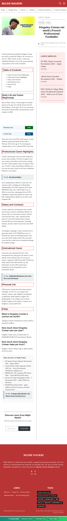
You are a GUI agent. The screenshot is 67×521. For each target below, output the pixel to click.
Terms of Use (47, 511)
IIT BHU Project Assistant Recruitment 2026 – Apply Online (51, 63)
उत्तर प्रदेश (40, 499)
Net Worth (41, 22)
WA (35, 474)
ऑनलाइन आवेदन (49, 499)
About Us (60, 511)
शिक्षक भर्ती (47, 503)
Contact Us (15, 492)
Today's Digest (53, 519)
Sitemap (61, 512)
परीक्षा (57, 499)
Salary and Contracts (14, 79)
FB (32, 474)
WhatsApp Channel (27, 519)
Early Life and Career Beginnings (18, 75)
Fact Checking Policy (22, 495)
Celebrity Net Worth (43, 495)
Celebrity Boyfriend (44, 10)
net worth (5, 238)
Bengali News (13, 10)
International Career (14, 82)
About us (7, 492)
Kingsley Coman (45, 43)
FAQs (9, 87)
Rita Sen (48, 17)
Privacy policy (25, 492)
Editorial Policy (9, 495)
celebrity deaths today (44, 492)
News (48, 22)
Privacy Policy (39, 511)
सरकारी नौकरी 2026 (57, 503)
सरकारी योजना (41, 506)
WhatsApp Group (41, 519)
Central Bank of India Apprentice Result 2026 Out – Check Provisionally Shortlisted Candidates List (18, 368)
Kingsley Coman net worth (56, 43)
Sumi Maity (44, 69)
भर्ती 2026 (40, 503)
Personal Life (12, 84)
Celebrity (32, 10)
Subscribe (24, 428)
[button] (60, 3)
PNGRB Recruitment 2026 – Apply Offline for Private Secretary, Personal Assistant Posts (17, 387)
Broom (23, 10)
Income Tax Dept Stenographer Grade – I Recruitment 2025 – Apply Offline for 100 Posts (18, 380)
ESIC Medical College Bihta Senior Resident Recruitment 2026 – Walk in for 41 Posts (52, 91)
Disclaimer (55, 511)
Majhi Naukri (12, 3)
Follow (29, 127)
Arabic (3, 10)
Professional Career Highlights (17, 77)
